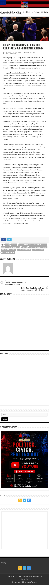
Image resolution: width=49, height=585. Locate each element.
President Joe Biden (8, 250)
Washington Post (8, 252)
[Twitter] (24, 500)
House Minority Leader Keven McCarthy (33, 245)
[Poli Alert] (24, 4)
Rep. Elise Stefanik (24, 250)
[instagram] (29, 500)
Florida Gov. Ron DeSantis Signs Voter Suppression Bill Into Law (32, 288)
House (14, 245)
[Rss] (20, 500)
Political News (12, 12)
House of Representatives (11, 247)
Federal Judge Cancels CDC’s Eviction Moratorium (15, 283)
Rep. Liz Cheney (38, 250)
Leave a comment (10, 54)
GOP (7, 245)
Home (4, 12)
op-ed (25, 247)
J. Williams (8, 52)
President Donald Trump (38, 247)
